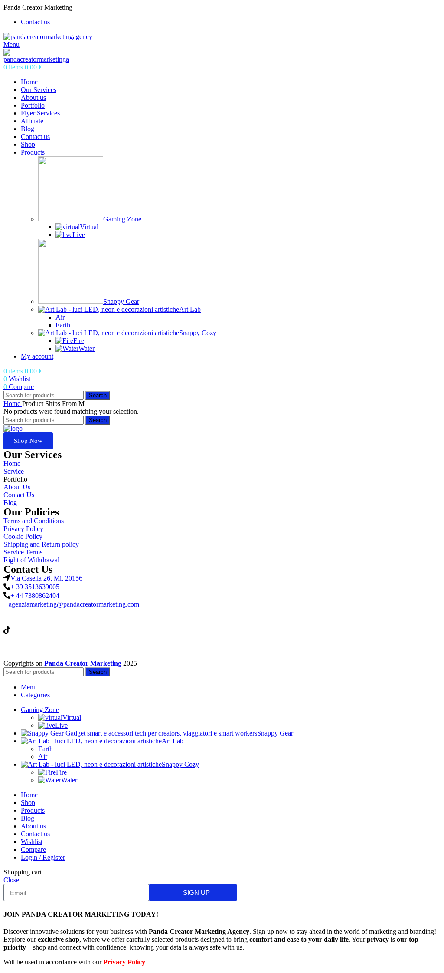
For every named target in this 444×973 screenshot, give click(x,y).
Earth (63, 325)
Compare (33, 849)
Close (11, 880)
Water (86, 348)
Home (12, 403)
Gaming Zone (122, 219)
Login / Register (43, 857)
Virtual (89, 227)
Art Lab (190, 309)
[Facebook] (222, 647)
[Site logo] (47, 36)
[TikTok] (222, 629)
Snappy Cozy (197, 332)
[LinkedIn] (222, 612)
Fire (78, 340)
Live (78, 234)
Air (60, 317)
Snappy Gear (121, 301)
